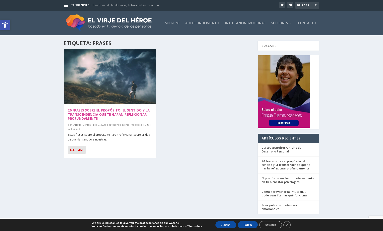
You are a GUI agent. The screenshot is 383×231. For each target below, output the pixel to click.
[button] (5, 25)
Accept (225, 225)
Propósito (136, 124)
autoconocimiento (119, 124)
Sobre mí (172, 23)
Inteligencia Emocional (245, 23)
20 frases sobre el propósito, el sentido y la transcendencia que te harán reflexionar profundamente (109, 114)
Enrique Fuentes (82, 124)
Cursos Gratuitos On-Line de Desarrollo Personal (281, 149)
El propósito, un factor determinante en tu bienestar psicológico (288, 180)
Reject (248, 225)
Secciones (279, 23)
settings (197, 226)
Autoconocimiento (202, 23)
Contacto (307, 23)
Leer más (76, 150)
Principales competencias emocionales (279, 207)
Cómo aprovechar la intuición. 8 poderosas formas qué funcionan (285, 193)
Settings (270, 225)
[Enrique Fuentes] (284, 126)
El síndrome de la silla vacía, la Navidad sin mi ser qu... (126, 5)
